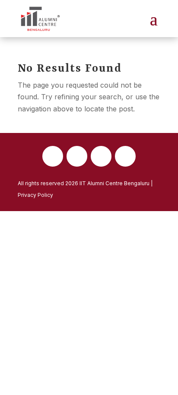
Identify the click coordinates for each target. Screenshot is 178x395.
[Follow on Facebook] (52, 156)
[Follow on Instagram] (101, 156)
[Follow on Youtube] (77, 156)
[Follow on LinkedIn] (125, 156)
